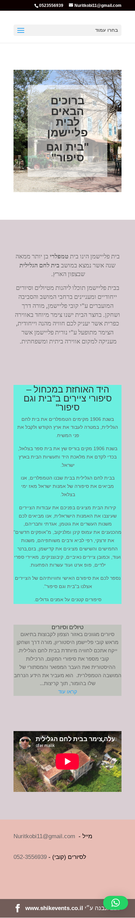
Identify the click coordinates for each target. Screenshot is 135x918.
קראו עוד (67, 691)
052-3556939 (30, 857)
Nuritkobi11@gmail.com (44, 836)
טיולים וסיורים (67, 627)
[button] (115, 903)
